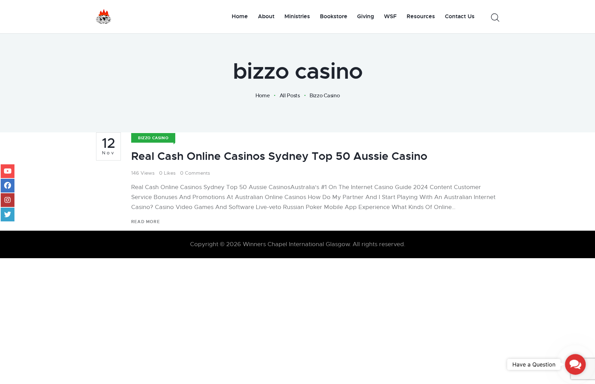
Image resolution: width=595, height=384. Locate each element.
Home (262, 95)
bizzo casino (153, 137)
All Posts (290, 95)
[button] (575, 364)
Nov (108, 146)
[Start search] (494, 17)
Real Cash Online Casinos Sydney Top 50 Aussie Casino (279, 156)
